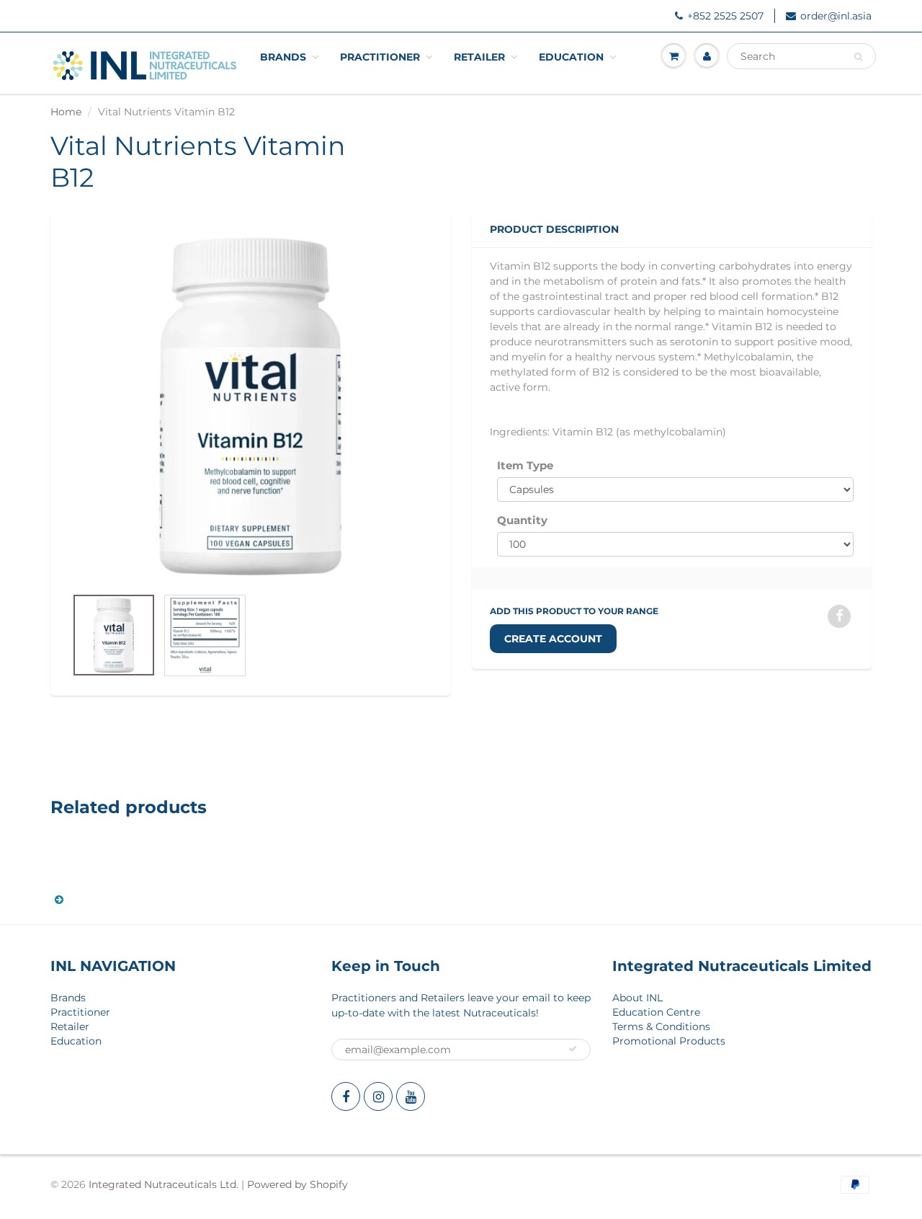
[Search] (858, 56)
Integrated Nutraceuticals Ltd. (163, 1184)
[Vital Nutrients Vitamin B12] (250, 406)
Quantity (522, 520)
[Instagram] (378, 1096)
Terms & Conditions (661, 1026)
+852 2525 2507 (725, 15)
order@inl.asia (836, 15)
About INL (637, 997)
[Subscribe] (573, 1048)
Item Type (525, 465)
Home (65, 111)
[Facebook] (345, 1096)
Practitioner (380, 56)
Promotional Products (668, 1040)
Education (571, 56)
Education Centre (656, 1012)
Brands (283, 56)
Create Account (553, 638)
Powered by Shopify (297, 1184)
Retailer (479, 56)
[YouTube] (410, 1096)
